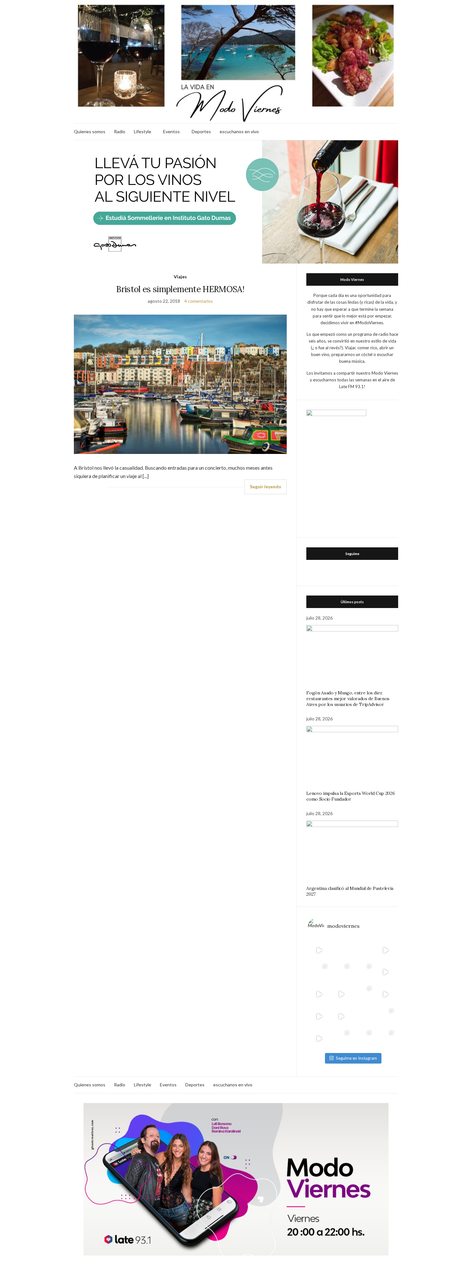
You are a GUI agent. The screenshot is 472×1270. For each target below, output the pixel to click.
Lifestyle (142, 131)
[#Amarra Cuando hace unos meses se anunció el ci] (363, 1038)
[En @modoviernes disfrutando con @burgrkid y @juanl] (341, 1016)
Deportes (201, 131)
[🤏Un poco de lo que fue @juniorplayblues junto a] (363, 994)
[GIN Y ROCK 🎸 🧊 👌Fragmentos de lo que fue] (319, 972)
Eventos (171, 131)
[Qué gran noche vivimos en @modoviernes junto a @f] (341, 1038)
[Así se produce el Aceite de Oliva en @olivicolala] (385, 1038)
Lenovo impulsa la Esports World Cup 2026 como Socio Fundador (350, 796)
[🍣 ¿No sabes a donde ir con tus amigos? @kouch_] (385, 994)
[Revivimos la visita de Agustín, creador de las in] (319, 1038)
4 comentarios (198, 301)
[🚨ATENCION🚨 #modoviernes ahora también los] (319, 1016)
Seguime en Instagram (356, 1058)
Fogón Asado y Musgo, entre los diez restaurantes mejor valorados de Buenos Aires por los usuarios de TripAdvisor (347, 698)
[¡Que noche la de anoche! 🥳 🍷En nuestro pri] (341, 972)
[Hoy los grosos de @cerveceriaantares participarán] (385, 1016)
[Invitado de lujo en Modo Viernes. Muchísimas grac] (363, 1016)
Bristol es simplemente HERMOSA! (180, 289)
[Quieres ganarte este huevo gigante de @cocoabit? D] (341, 950)
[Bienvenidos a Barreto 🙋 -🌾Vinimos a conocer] (385, 972)
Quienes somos (89, 131)
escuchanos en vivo (239, 131)
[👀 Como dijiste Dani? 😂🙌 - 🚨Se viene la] (341, 994)
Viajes (180, 276)
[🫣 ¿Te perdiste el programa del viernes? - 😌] (319, 994)
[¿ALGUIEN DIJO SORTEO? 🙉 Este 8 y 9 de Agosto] (363, 950)
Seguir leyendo (265, 486)
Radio (119, 131)
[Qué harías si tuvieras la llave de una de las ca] (319, 950)
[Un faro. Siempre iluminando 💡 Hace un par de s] (363, 972)
